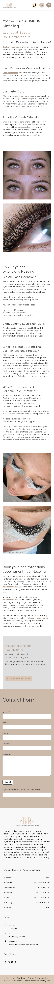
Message (8, 754)
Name (6, 712)
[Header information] (42, 4)
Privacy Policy (34, 978)
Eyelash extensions (12, 47)
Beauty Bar (19, 576)
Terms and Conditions (16, 978)
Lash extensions (10, 72)
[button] (48, 5)
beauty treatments (12, 587)
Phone (5, 733)
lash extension (19, 96)
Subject (7, 743)
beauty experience (38, 618)
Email (6, 722)
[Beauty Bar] (10, 5)
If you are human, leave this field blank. (21, 789)
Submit (8, 782)
